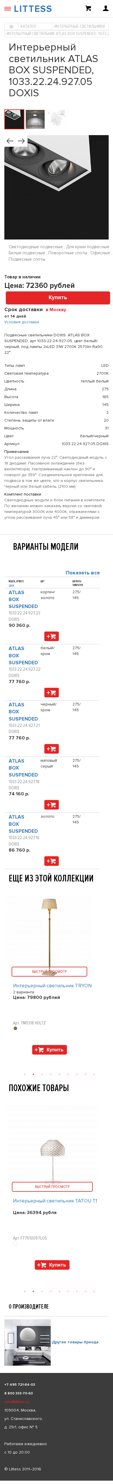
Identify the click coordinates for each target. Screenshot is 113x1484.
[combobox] (58, 309)
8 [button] (85, 1291)
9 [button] (94, 1291)
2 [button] (33, 1291)
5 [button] (59, 1291)
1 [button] (25, 1291)
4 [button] (51, 1291)
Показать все (83, 572)
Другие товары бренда (75, 1342)
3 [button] (42, 1291)
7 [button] (77, 1291)
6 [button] (68, 1291)
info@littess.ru (17, 1401)
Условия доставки (21, 322)
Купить (58, 297)
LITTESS (33, 9)
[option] (56, 1189)
